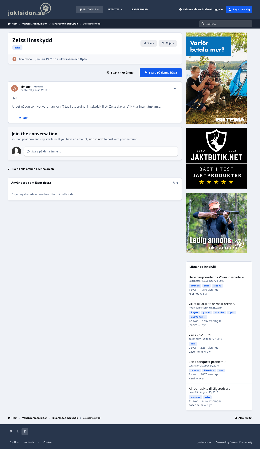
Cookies (47, 442)
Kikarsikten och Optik (73, 59)
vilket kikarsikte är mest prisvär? (212, 303)
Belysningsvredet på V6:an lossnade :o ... (218, 277)
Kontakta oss (31, 442)
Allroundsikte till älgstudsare (209, 388)
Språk (13, 442)
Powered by (234, 442)
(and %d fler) (197, 317)
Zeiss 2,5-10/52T (200, 335)
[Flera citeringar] (13, 118)
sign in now (96, 139)
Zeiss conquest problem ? (207, 361)
